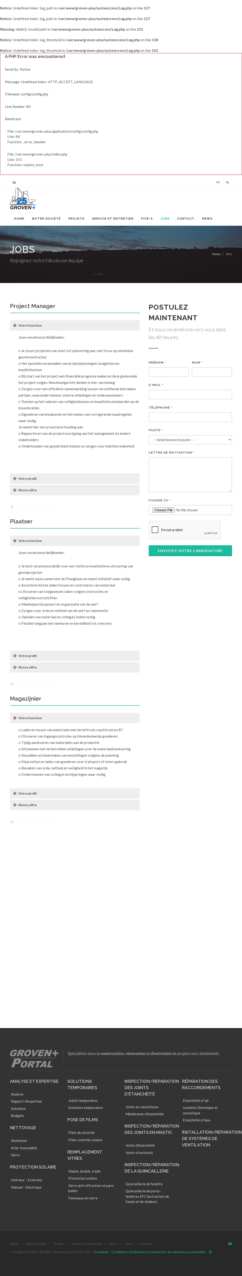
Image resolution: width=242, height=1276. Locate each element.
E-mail (156, 385)
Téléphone (160, 407)
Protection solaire (33, 1167)
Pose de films (82, 1119)
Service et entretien (87, 1244)
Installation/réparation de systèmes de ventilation (212, 1138)
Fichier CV (160, 500)
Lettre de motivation (171, 452)
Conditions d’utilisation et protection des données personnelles (159, 1252)
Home (216, 254)
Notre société (36, 1244)
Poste (156, 430)
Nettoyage (23, 1127)
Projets (59, 1244)
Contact (146, 1244)
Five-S (113, 1244)
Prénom (157, 362)
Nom (197, 362)
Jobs (128, 1244)
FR (218, 182)
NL (227, 182)
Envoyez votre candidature (190, 550)
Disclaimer (101, 1252)
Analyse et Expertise (34, 1081)
